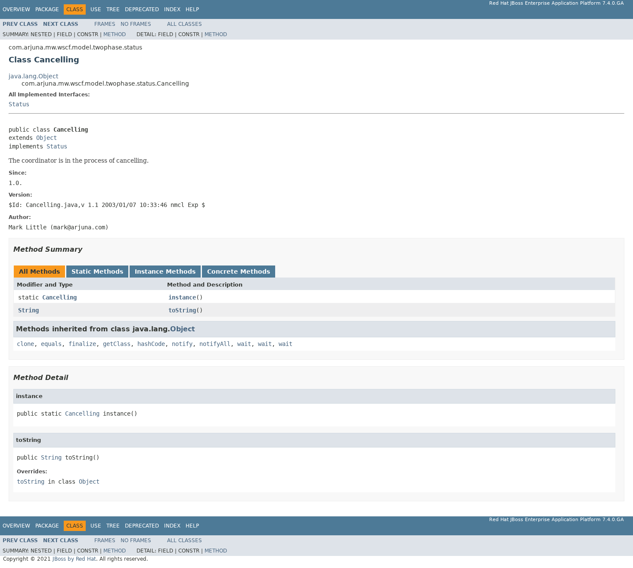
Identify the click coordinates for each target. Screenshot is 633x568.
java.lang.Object (33, 76)
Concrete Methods (238, 271)
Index (172, 9)
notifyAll (214, 343)
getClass (116, 343)
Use (95, 9)
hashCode (151, 343)
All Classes (184, 24)
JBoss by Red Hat (74, 559)
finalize (82, 343)
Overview (16, 9)
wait (244, 343)
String (28, 310)
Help (192, 9)
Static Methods (97, 271)
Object (46, 137)
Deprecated (142, 9)
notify (182, 343)
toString (182, 310)
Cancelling (59, 297)
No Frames (136, 24)
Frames (104, 24)
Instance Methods (165, 271)
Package (47, 9)
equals (51, 343)
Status (19, 104)
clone (25, 343)
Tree (113, 9)
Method (114, 34)
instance (182, 297)
